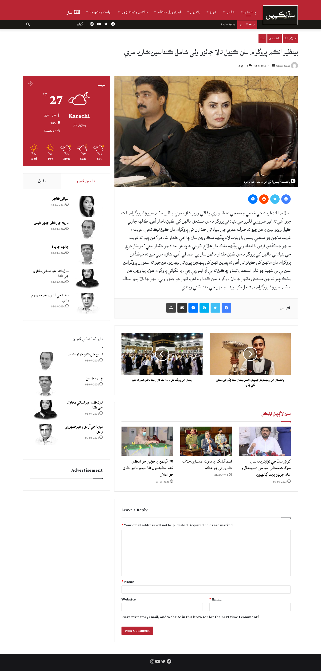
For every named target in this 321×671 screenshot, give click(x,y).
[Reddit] (264, 199)
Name (127, 581)
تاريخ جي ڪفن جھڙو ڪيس (51, 222)
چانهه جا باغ (60, 246)
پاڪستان (250, 12)
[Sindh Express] (280, 15)
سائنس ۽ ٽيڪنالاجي (134, 12)
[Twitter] (275, 199)
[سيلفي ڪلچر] (87, 206)
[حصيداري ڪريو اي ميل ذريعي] (182, 308)
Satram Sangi (282, 66)
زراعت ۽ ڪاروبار (100, 12)
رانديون (195, 12)
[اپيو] (171, 308)
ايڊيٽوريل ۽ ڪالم (169, 12)
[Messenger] (253, 199)
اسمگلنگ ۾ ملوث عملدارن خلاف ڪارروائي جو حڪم (207, 464)
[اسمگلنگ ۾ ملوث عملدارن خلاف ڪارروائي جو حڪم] (206, 441)
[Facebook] (286, 199)
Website (128, 599)
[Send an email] (273, 66)
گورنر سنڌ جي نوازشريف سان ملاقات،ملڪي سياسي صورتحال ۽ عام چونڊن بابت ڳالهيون (266, 468)
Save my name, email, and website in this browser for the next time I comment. (189, 617)
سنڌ (262, 38)
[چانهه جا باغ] (87, 254)
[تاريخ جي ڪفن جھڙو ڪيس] (87, 230)
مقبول (42, 181)
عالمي (230, 12)
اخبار (70, 12)
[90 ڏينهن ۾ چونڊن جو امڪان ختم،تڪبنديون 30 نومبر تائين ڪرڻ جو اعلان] (147, 441)
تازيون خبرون (85, 181)
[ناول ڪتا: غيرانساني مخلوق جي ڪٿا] (87, 279)
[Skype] (204, 308)
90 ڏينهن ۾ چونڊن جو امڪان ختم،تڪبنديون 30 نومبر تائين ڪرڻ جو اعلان (148, 468)
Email (215, 599)
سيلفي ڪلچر (60, 198)
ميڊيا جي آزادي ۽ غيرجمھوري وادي (50, 298)
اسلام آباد (290, 38)
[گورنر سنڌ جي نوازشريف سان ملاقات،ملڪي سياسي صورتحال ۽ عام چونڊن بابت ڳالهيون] (265, 441)
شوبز (213, 12)
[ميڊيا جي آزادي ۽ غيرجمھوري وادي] (87, 303)
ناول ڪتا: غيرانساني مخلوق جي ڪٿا (214, 24)
